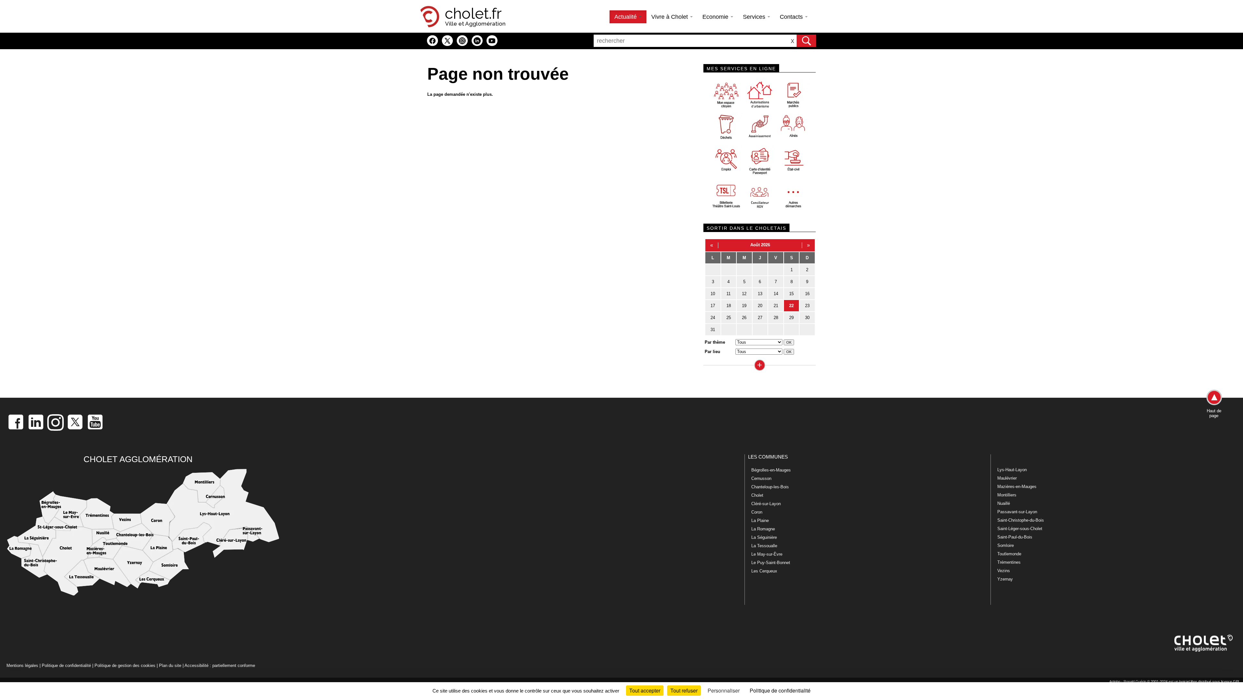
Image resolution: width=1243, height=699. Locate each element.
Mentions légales (22, 665)
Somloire (1005, 545)
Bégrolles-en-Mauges (771, 470)
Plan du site (170, 665)
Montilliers (1006, 495)
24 (713, 317)
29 (791, 317)
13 (760, 293)
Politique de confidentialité (66, 665)
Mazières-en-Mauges (1016, 486)
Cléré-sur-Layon (766, 503)
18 (728, 305)
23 (807, 305)
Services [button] (755, 17)
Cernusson (761, 478)
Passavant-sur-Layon (1017, 511)
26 (744, 317)
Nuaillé (1003, 503)
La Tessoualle (764, 545)
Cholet (757, 495)
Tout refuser (684, 690)
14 (776, 293)
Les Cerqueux (764, 571)
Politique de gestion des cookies (125, 665)
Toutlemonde (1009, 553)
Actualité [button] (626, 17)
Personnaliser (724, 690)
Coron (756, 512)
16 (807, 293)
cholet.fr (473, 13)
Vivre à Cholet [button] (670, 17)
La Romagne (763, 529)
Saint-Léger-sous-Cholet (1019, 528)
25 (728, 317)
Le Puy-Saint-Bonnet (770, 562)
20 (760, 305)
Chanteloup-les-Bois (770, 486)
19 (744, 305)
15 (791, 293)
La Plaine (760, 520)
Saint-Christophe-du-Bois (1020, 520)
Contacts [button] (792, 17)
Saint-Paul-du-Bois (1014, 537)
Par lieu (712, 351)
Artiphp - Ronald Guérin (1127, 681)
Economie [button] (716, 17)
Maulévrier (1007, 478)
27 (760, 317)
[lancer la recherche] (806, 41)
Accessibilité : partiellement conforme (220, 665)
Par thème (715, 342)
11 (728, 293)
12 (744, 293)
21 (776, 305)
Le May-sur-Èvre (766, 554)
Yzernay (1005, 579)
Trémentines (1009, 562)
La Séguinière (764, 537)
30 (807, 317)
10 (713, 293)
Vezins (1003, 570)
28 (776, 317)
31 (713, 329)
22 (791, 305)
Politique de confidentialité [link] (780, 690)
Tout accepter (644, 690)
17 (713, 305)
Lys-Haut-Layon (1012, 469)
